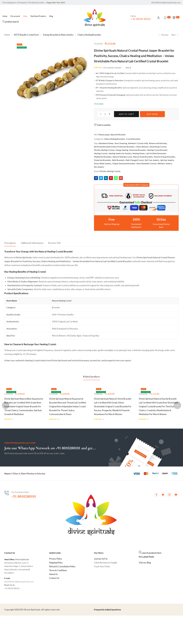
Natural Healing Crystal (122, 157)
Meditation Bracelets (103, 157)
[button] (136, 185)
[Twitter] (163, 494)
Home (7, 34)
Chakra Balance (142, 147)
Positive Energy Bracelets (164, 157)
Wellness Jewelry (164, 163)
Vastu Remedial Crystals (146, 163)
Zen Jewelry (99, 167)
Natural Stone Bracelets (143, 157)
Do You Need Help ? (20, 492)
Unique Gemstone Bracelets (123, 163)
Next (173, 35)
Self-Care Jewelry (152, 160)
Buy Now (152, 114)
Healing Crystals (101, 153)
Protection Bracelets (102, 160)
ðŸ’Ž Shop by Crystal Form (26, 34)
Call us (133, 16)
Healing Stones (138, 153)
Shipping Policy (56, 562)
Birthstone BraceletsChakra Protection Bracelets (114, 147)
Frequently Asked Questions (107, 609)
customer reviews (112, 67)
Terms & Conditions (58, 570)
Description (10, 242)
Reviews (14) (54, 242)
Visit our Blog (145, 562)
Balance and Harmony (158, 143)
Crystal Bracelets (133, 139)
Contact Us (54, 578)
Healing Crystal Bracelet (157, 150)
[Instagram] (169, 494)
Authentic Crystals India (138, 143)
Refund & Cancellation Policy (62, 566)
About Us (53, 574)
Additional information (32, 242)
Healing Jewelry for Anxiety (120, 153)
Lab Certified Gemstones (156, 153)
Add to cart (126, 114)
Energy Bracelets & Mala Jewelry (58, 34)
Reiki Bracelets (118, 160)
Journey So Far (101, 558)
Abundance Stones (106, 143)
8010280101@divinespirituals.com (18, 581)
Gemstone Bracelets (137, 150)
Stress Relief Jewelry (102, 163)
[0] (165, 17)
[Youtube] (176, 494)
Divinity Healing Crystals (104, 150)
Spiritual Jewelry (167, 160)
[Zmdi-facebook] (156, 494)
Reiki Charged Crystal (135, 160)
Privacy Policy (55, 558)
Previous (164, 35)
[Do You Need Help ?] (6, 493)
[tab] (12, 243)
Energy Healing (122, 150)
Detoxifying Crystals (158, 147)
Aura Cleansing (121, 143)
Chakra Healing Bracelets (89, 34)
